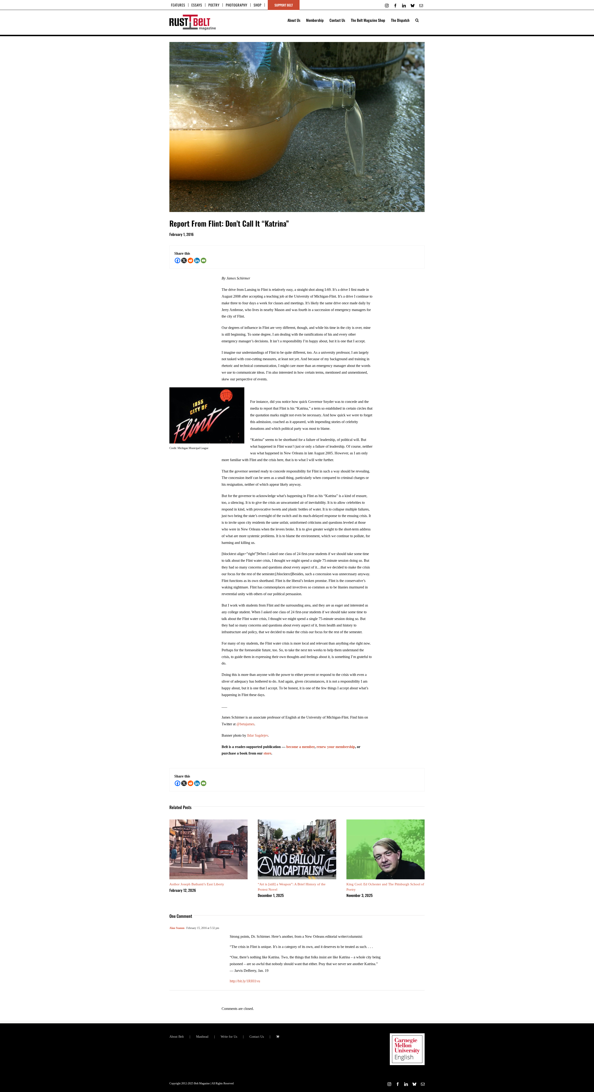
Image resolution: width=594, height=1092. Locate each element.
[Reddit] (190, 260)
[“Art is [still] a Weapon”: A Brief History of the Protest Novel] (297, 821)
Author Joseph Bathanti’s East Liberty (196, 884)
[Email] (203, 260)
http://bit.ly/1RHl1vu (245, 981)
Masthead (202, 1036)
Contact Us (256, 1036)
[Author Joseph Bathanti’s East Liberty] (208, 821)
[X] (184, 260)
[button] (417, 19)
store (267, 753)
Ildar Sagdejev (257, 735)
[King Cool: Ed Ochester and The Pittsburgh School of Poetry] (385, 821)
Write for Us (229, 1036)
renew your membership (335, 747)
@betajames (245, 724)
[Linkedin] (197, 260)
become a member (300, 747)
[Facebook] (177, 260)
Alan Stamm (176, 928)
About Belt (176, 1036)
